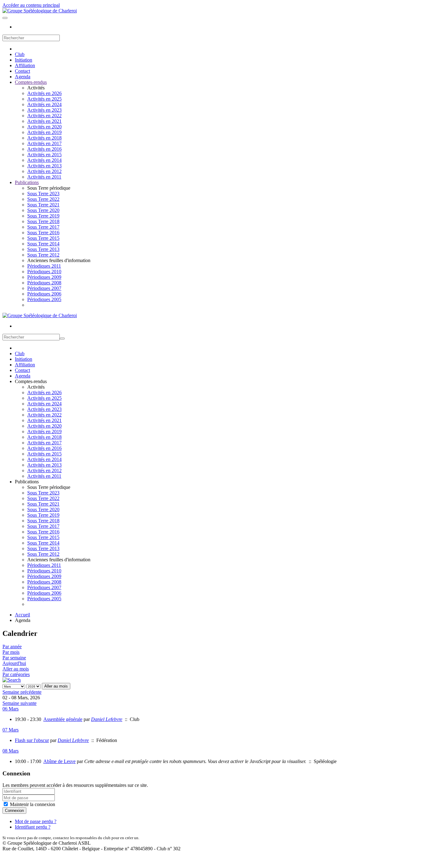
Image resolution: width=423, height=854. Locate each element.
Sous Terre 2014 (43, 243)
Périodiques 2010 (44, 271)
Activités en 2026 (44, 93)
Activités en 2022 (44, 115)
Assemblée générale (62, 719)
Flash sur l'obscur (32, 740)
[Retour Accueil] (39, 10)
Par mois (11, 652)
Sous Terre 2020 (43, 210)
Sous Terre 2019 (43, 215)
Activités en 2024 (44, 104)
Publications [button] (27, 481)
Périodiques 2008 (44, 282)
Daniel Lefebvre (106, 719)
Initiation (23, 60)
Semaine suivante (19, 703)
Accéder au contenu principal (31, 5)
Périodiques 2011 (44, 266)
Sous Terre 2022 (43, 199)
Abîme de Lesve (59, 761)
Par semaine (14, 657)
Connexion (14, 810)
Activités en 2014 (44, 160)
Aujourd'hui (14, 663)
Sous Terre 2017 (43, 227)
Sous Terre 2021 (43, 204)
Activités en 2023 (44, 110)
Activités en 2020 (44, 126)
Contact (22, 71)
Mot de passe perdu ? (35, 821)
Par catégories (16, 674)
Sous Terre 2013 (43, 249)
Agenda (22, 76)
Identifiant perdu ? (32, 827)
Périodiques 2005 (44, 299)
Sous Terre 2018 (43, 221)
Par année (12, 646)
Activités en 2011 (44, 176)
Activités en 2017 (44, 143)
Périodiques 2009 (44, 277)
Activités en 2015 (44, 154)
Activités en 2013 (44, 165)
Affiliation (25, 65)
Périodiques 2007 (44, 288)
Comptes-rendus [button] (31, 381)
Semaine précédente (21, 692)
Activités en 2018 (44, 137)
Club (19, 54)
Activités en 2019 (44, 132)
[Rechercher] (11, 680)
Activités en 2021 (44, 121)
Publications (27, 182)
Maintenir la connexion (32, 804)
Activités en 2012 (44, 171)
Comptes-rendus (31, 82)
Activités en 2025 (44, 98)
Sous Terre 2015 (43, 238)
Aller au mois (15, 668)
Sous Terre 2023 (43, 193)
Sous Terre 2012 (43, 254)
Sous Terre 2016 (43, 232)
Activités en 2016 (44, 149)
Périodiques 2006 (44, 293)
